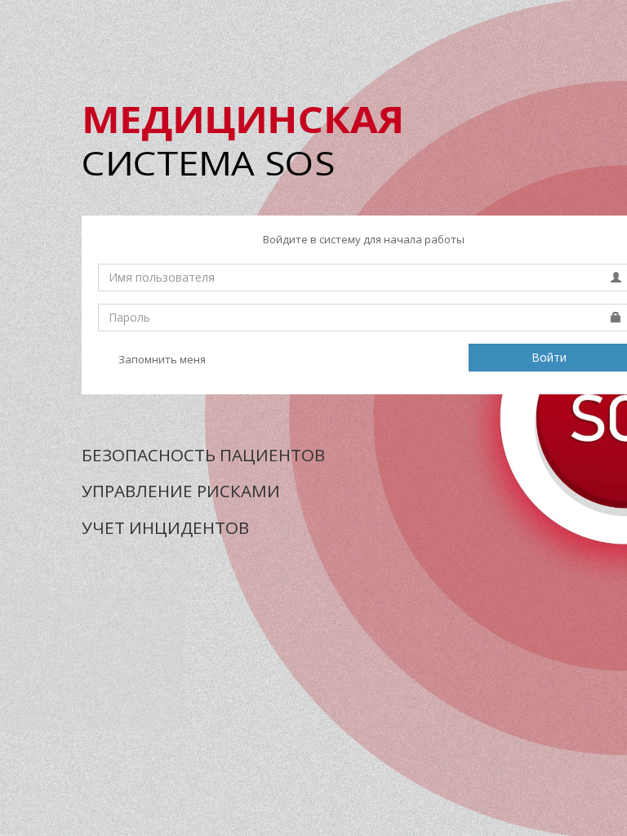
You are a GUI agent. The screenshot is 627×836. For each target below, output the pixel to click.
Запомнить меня (161, 359)
